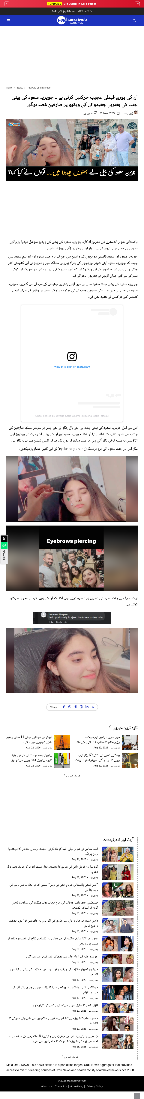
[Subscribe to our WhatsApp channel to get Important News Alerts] (4, 545)
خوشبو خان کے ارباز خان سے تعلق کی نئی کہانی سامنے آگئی (62, 956)
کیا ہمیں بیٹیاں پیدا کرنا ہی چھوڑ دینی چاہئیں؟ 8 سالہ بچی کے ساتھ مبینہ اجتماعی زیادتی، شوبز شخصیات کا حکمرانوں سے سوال (53, 1039)
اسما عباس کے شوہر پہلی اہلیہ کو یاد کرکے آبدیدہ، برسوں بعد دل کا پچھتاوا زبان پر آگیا (53, 852)
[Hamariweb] (72, 20)
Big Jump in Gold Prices (73, 3)
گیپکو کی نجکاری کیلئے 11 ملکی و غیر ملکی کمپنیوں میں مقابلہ (29, 740)
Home (9, 87)
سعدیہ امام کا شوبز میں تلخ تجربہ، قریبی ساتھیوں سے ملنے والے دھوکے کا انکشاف (53, 1021)
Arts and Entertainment (39, 87)
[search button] (134, 20)
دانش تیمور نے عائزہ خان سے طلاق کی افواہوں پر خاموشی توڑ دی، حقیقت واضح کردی (53, 923)
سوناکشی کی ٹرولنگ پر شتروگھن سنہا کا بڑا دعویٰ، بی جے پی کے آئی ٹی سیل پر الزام (55, 990)
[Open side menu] (8, 21)
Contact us (61, 1086)
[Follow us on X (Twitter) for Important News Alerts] (4, 538)
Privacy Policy (94, 1086)
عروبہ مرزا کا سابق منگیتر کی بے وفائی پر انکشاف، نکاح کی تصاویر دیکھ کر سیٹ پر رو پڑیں (53, 941)
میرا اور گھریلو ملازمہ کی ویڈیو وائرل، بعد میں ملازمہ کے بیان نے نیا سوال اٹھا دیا (53, 972)
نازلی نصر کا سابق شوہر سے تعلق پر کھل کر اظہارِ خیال (65, 1005)
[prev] (6, 4)
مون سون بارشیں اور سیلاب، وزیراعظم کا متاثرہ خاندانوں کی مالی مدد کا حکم (97, 740)
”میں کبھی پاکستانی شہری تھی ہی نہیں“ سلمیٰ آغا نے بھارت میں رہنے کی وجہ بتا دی (53, 887)
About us (46, 1086)
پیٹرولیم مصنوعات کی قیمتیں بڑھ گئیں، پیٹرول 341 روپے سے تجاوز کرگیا (31, 758)
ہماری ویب (87, 113)
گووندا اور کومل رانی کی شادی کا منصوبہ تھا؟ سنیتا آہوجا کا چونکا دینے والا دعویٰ (52, 869)
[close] (138, 4)
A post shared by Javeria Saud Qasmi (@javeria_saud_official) (72, 415)
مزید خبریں (73, 775)
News (20, 87)
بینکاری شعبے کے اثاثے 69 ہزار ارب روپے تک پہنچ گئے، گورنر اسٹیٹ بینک (97, 758)
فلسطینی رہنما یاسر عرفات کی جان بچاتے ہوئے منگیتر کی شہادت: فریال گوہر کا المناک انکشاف (55, 905)
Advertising (76, 1086)
